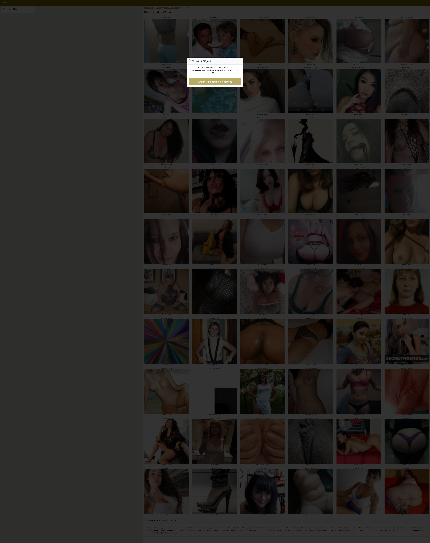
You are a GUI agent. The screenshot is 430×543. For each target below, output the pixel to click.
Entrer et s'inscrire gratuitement (215, 81)
